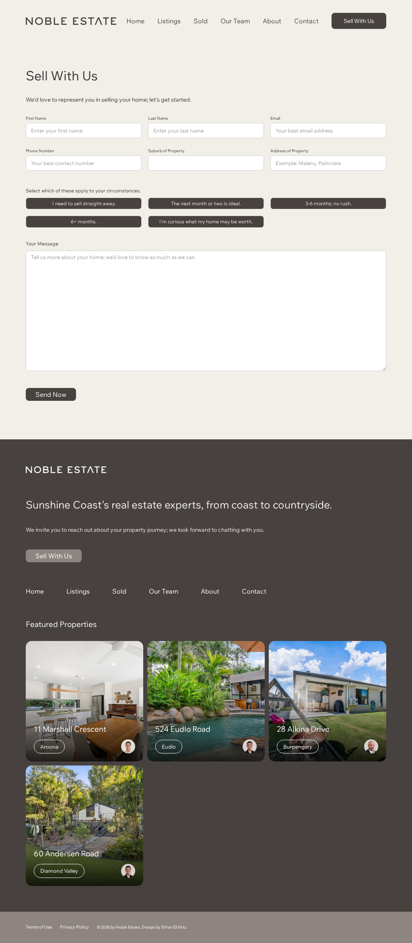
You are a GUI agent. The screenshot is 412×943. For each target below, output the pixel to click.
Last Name (158, 118)
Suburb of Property (166, 151)
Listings (169, 21)
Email (275, 118)
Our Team (235, 21)
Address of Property (289, 151)
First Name (36, 118)
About (272, 21)
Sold (201, 21)
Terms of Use (39, 927)
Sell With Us (359, 20)
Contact (306, 21)
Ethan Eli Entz (173, 927)
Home (135, 21)
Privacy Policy (74, 927)
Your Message (42, 244)
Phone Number (40, 151)
